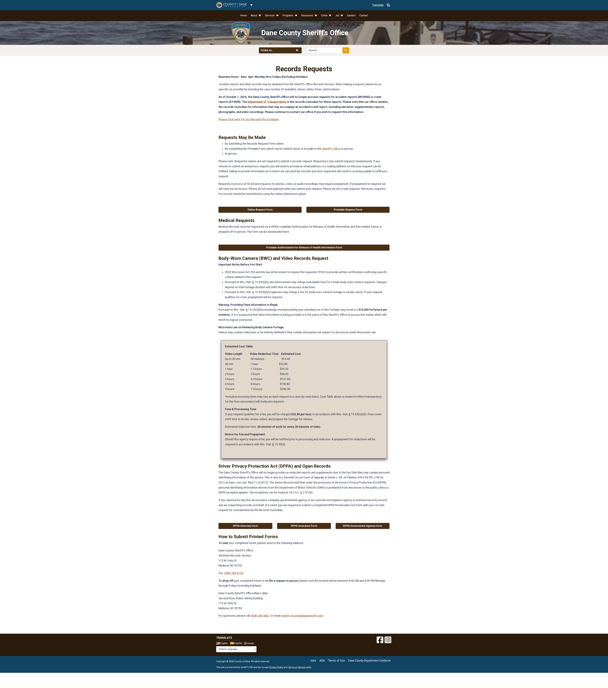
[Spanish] (236, 643)
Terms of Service (296, 667)
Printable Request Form (348, 209)
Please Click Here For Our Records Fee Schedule (248, 119)
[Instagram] (388, 640)
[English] (222, 643)
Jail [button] (337, 15)
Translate (378, 5)
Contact (363, 15)
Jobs (313, 660)
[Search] (388, 5)
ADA (322, 660)
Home (243, 15)
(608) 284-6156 (233, 573)
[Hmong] (250, 644)
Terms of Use (336, 660)
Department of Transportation (267, 101)
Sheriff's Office (331, 148)
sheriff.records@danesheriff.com (302, 615)
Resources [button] (307, 15)
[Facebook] (380, 640)
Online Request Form (260, 209)
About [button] (254, 15)
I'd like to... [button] (275, 50)
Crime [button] (324, 15)
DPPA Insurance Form (304, 525)
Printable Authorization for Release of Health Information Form (304, 247)
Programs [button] (288, 15)
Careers (351, 15)
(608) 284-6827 (260, 615)
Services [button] (270, 15)
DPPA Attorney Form (245, 525)
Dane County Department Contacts (369, 660)
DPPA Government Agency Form (362, 525)
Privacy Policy (276, 667)
